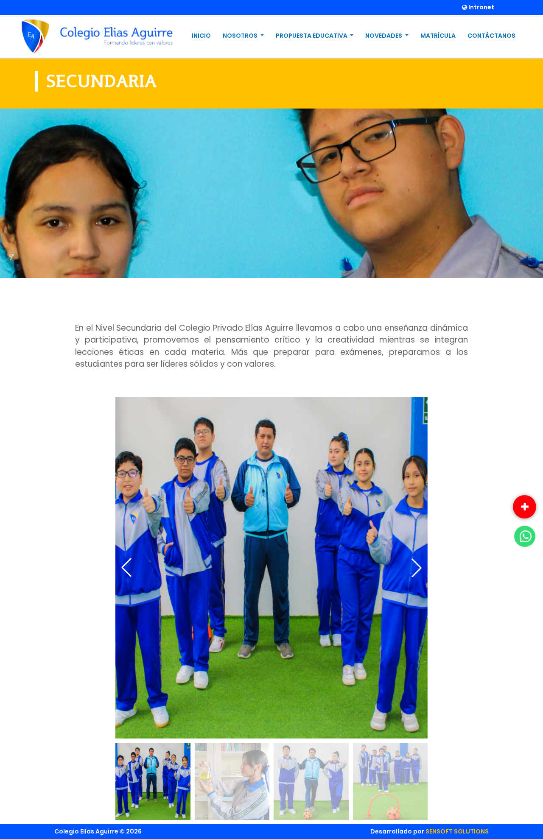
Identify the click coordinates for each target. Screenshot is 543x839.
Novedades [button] (384, 35)
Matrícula (438, 35)
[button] (416, 567)
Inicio (201, 35)
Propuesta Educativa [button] (312, 35)
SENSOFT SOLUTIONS (457, 831)
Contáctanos (491, 35)
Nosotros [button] (241, 35)
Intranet (480, 7)
